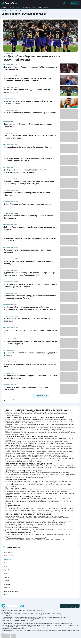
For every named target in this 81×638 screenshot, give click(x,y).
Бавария (53, 614)
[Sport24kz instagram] (78, 606)
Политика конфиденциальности (25, 617)
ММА (6, 573)
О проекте (4, 617)
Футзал (6, 581)
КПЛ (17, 7)
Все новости (8, 552)
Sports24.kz (4, 10)
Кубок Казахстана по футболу (15, 424)
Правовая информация (9, 619)
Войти (76, 3)
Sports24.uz (39, 619)
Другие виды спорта (11, 591)
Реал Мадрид (39, 614)
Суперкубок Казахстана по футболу (17, 428)
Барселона (10, 614)
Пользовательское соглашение (58, 617)
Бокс (6, 566)
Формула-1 (8, 588)
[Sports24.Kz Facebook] (62, 606)
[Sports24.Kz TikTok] (74, 606)
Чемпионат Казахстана (12, 563)
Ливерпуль (31, 614)
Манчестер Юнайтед (20, 614)
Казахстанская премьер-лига (15, 421)
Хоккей (6, 570)
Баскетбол (7, 584)
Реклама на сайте (42, 617)
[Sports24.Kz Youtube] (70, 606)
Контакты (11, 617)
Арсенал (47, 614)
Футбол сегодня (37, 7)
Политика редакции (23, 619)
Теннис (6, 577)
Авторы (32, 619)
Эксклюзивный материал (13, 524)
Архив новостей (8, 400)
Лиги (46, 7)
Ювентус (59, 614)
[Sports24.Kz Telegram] (66, 606)
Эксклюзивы (25, 7)
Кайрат (3, 614)
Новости (4, 7)
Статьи (6, 595)
